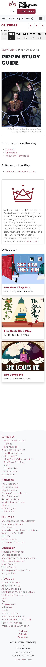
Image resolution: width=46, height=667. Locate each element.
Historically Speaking (24, 171)
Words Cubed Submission (15, 626)
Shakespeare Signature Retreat (18, 521)
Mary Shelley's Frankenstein (18, 459)
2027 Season (8, 474)
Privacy (17, 660)
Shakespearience (11, 555)
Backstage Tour (10, 487)
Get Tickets (27, 11)
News (4, 598)
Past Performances (12, 623)
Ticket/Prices (10, 471)
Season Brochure (11, 582)
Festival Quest (9, 508)
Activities (8, 479)
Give (13, 11)
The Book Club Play (17, 331)
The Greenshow (10, 484)
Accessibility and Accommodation (20, 530)
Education (8, 547)
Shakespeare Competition (16, 570)
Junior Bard (8, 511)
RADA (7, 465)
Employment (9, 604)
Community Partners (13, 524)
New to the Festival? (12, 533)
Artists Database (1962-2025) (16, 620)
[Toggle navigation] (40, 18)
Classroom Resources (13, 561)
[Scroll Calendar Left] (30, 25)
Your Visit (8, 516)
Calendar (9, 25)
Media (5, 610)
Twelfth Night (11, 447)
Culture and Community (14, 595)
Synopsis (10, 149)
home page (32, 241)
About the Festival (11, 586)
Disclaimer (27, 660)
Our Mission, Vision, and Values (18, 592)
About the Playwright (17, 156)
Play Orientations (11, 496)
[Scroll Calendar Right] (36, 25)
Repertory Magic (10, 499)
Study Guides (8, 50)
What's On (9, 249)
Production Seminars (13, 502)
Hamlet (8, 444)
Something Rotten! (14, 450)
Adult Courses (9, 564)
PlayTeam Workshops (13, 552)
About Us (8, 578)
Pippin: (9, 171)
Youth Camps (9, 567)
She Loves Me (13, 374)
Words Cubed (11, 468)
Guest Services (9, 539)
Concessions (8, 527)
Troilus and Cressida (14, 440)
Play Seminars (9, 490)
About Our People (11, 589)
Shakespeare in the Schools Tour (19, 558)
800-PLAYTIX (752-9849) (17, 18)
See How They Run (17, 287)
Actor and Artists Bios (13, 616)
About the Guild (10, 613)
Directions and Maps (13, 542)
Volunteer (7, 607)
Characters (11, 153)
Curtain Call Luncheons (14, 493)
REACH (5, 505)
